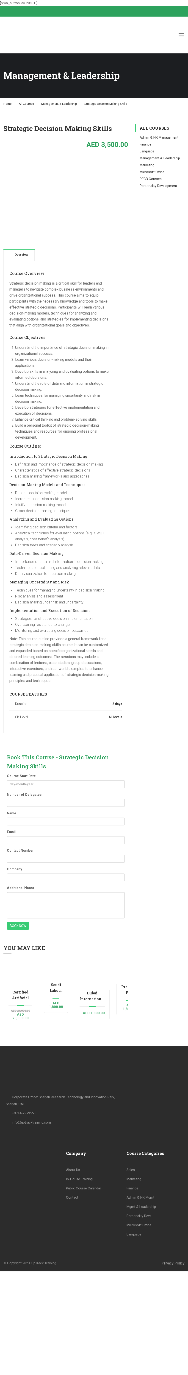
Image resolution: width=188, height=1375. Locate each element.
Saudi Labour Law (56, 987)
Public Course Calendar (83, 1188)
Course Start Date (21, 776)
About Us (73, 1170)
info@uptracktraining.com (31, 1122)
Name (11, 813)
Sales (131, 1170)
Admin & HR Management (159, 137)
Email (11, 832)
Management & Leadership (59, 103)
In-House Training (79, 1179)
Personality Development (158, 186)
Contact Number (20, 850)
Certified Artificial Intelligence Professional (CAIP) (20, 995)
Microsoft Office (152, 172)
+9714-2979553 (24, 1113)
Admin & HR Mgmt (140, 1197)
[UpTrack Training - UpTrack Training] (24, 35)
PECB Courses (151, 179)
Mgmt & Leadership (141, 1207)
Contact (72, 1197)
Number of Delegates (24, 794)
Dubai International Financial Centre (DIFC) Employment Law (92, 996)
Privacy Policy (173, 1263)
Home (7, 103)
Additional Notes (20, 888)
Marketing (147, 165)
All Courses (26, 103)
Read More (20, 974)
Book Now (18, 926)
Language (147, 151)
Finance (145, 144)
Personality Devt (139, 1216)
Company (14, 869)
